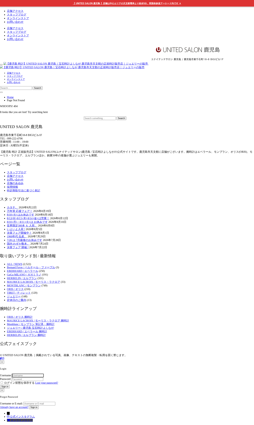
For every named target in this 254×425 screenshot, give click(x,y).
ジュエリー (14, 296)
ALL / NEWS (14, 264)
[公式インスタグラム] (8, 416)
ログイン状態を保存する (19, 382)
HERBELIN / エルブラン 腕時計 (26, 335)
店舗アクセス (15, 11)
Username (5, 375)
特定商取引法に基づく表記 (23, 190)
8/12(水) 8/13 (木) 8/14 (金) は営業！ (28, 218)
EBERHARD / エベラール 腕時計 (27, 331)
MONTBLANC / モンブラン (24, 285)
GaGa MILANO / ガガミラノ (24, 274)
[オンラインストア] (9, 420)
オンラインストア (18, 18)
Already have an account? (14, 407)
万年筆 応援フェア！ (19, 211)
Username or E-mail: (11, 403)
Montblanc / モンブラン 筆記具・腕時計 (31, 324)
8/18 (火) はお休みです (20, 214)
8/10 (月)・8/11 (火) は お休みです (27, 221)
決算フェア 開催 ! (18, 247)
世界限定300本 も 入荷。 (22, 225)
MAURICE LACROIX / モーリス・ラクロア (33, 281)
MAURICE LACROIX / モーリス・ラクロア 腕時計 (38, 320)
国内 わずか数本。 (18, 243)
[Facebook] (1, 358)
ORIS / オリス (15, 289)
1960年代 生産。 (17, 236)
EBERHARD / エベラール (22, 271)
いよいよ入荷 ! (16, 229)
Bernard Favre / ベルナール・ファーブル (31, 267)
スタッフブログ (16, 14)
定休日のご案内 (16, 300)
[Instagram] (3, 358)
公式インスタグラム (22, 416)
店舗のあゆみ (15, 183)
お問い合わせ (15, 21)
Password (5, 378)
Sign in (4, 386)
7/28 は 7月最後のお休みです (24, 240)
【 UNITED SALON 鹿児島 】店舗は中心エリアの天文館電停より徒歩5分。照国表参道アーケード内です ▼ (127, 3)
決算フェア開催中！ (19, 232)
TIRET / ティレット (19, 292)
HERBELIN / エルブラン (22, 278)
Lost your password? (46, 382)
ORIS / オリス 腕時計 (20, 316)
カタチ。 (12, 207)
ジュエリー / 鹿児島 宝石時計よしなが (30, 327)
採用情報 (12, 186)
